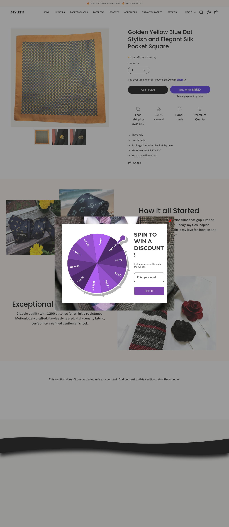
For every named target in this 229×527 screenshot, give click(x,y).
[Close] (170, 220)
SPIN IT (149, 291)
